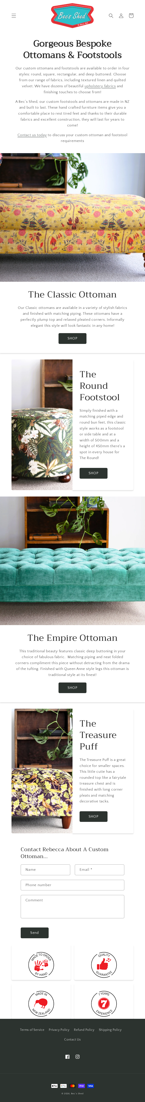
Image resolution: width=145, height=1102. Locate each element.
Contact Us (72, 1039)
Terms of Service (32, 1030)
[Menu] (14, 16)
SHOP (72, 338)
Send (34, 933)
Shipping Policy (110, 1030)
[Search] (111, 16)
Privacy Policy (59, 1030)
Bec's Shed (77, 1093)
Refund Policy (84, 1030)
